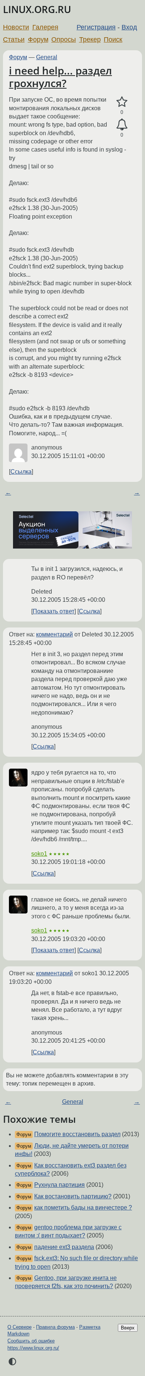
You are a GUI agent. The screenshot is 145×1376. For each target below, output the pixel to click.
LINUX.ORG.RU (37, 9)
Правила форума (55, 1327)
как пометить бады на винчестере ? (83, 1207)
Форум (38, 39)
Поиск (113, 39)
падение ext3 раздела (64, 1247)
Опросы (63, 39)
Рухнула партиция (59, 1185)
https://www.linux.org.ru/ (33, 1348)
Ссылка (21, 471)
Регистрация (96, 27)
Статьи (14, 39)
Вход (129, 27)
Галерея (45, 27)
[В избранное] (121, 102)
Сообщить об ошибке (31, 1341)
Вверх (128, 1328)
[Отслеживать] (121, 124)
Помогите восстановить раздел (77, 1134)
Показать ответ (53, 611)
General (46, 57)
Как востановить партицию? (73, 1196)
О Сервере (19, 1327)
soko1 (39, 854)
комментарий (54, 634)
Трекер (90, 39)
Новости (16, 27)
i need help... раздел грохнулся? (60, 76)
